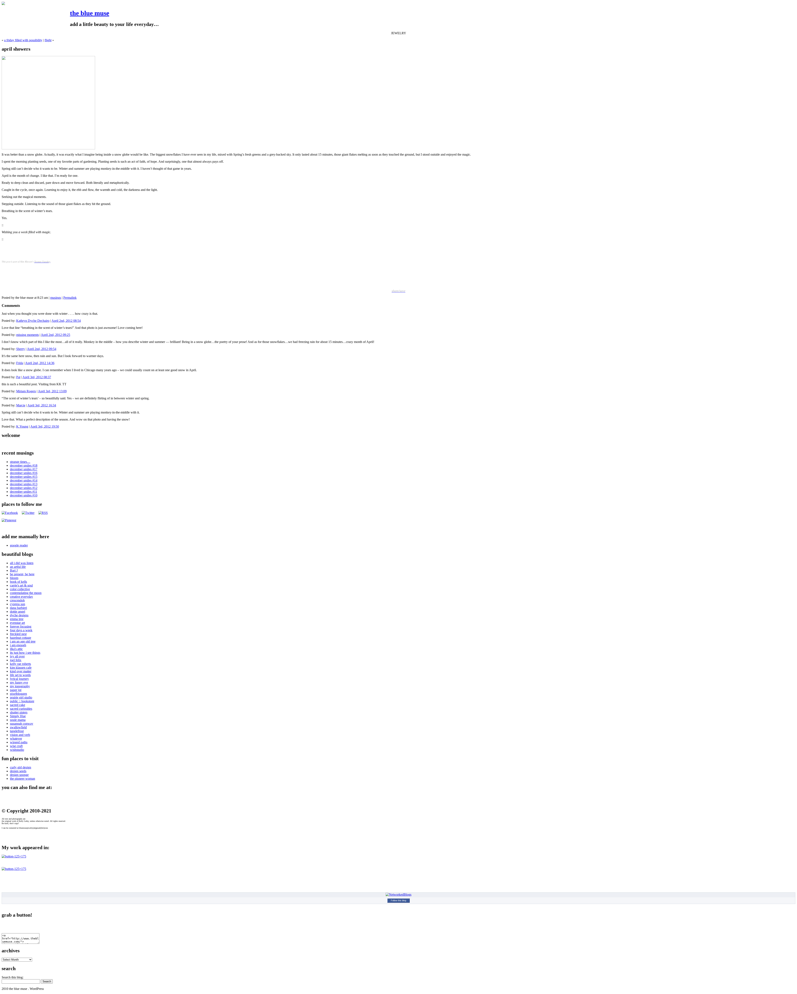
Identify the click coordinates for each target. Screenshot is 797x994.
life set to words (20, 675)
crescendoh (17, 600)
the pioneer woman (22, 778)
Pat (18, 377)
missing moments (27, 335)
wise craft (16, 746)
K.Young (22, 426)
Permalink (70, 297)
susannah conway (21, 723)
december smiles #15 (23, 476)
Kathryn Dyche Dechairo (32, 320)
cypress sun (17, 604)
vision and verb (20, 735)
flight (48, 40)
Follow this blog (398, 900)
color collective (20, 589)
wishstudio (17, 749)
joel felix (15, 660)
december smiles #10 (23, 495)
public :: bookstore (22, 701)
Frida (19, 363)
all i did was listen (21, 563)
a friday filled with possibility (23, 40)
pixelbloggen (18, 693)
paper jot (15, 690)
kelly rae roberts (20, 664)
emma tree (16, 619)
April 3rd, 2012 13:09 (52, 391)
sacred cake (17, 705)
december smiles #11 (23, 491)
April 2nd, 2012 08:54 (66, 320)
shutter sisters (18, 712)
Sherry (20, 349)
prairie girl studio (21, 697)
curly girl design (20, 767)
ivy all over (17, 656)
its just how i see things (25, 652)
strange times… (20, 461)
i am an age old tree (22, 641)
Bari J (14, 570)
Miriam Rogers (26, 391)
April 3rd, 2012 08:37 (36, 377)
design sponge (19, 775)
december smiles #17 (23, 469)
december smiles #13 (23, 484)
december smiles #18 (23, 465)
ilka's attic (16, 649)
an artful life (18, 566)
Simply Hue (18, 716)
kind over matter (20, 671)
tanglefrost (17, 731)
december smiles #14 (23, 480)
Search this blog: (12, 977)
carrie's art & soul (21, 585)
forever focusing (20, 626)
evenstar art (17, 622)
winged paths (18, 742)
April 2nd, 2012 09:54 (41, 349)
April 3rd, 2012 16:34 (41, 405)
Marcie (20, 405)
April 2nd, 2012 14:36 (39, 363)
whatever (16, 738)
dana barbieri (18, 608)
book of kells (18, 581)
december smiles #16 (23, 473)
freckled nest (18, 634)
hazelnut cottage (20, 637)
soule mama (18, 720)
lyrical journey (19, 679)
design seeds (18, 771)
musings (55, 297)
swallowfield (18, 727)
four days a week (21, 630)
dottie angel (17, 611)
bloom (14, 578)
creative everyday (21, 596)
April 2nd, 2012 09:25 (55, 335)
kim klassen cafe (21, 667)
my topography (20, 686)
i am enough (18, 645)
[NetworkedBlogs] (398, 894)
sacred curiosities (21, 708)
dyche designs (19, 615)
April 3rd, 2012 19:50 (44, 426)
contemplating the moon (26, 593)
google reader (19, 545)
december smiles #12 (23, 488)
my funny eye (19, 682)
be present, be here (22, 574)
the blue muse (89, 13)
